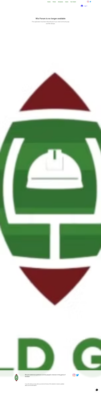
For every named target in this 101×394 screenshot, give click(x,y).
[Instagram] (88, 2)
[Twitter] (77, 375)
